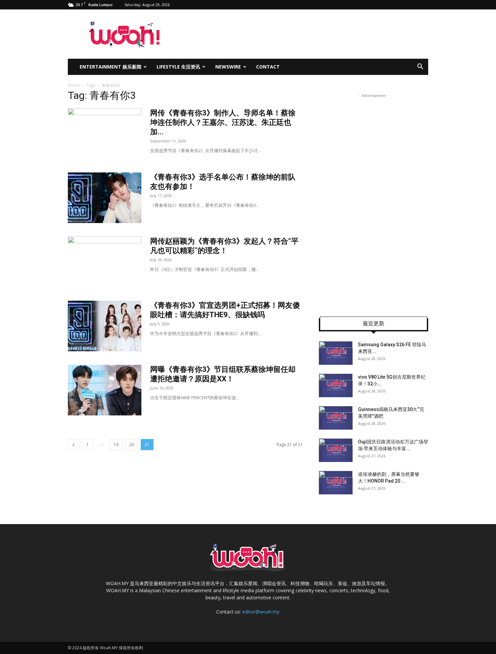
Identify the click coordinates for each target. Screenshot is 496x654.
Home (74, 85)
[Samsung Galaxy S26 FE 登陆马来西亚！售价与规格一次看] (336, 353)
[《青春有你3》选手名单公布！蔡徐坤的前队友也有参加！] (104, 197)
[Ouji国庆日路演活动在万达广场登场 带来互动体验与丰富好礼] (336, 450)
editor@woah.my (260, 611)
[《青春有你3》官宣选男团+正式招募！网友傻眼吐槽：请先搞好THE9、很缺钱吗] (104, 326)
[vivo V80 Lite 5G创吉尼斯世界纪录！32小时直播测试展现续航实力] (336, 385)
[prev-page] (73, 444)
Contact (268, 66)
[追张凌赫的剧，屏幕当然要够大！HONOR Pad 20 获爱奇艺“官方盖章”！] (336, 482)
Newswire (228, 66)
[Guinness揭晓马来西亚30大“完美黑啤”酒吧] (336, 418)
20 (131, 444)
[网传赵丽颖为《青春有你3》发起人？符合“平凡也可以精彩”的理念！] (104, 262)
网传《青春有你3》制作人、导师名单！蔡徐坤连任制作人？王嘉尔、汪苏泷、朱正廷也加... (223, 122)
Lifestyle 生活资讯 (178, 66)
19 (116, 444)
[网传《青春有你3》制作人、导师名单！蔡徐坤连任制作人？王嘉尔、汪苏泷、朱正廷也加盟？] (104, 133)
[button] (420, 67)
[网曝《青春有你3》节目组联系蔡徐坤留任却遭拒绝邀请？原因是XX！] (104, 390)
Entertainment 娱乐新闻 (110, 66)
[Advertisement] (373, 200)
